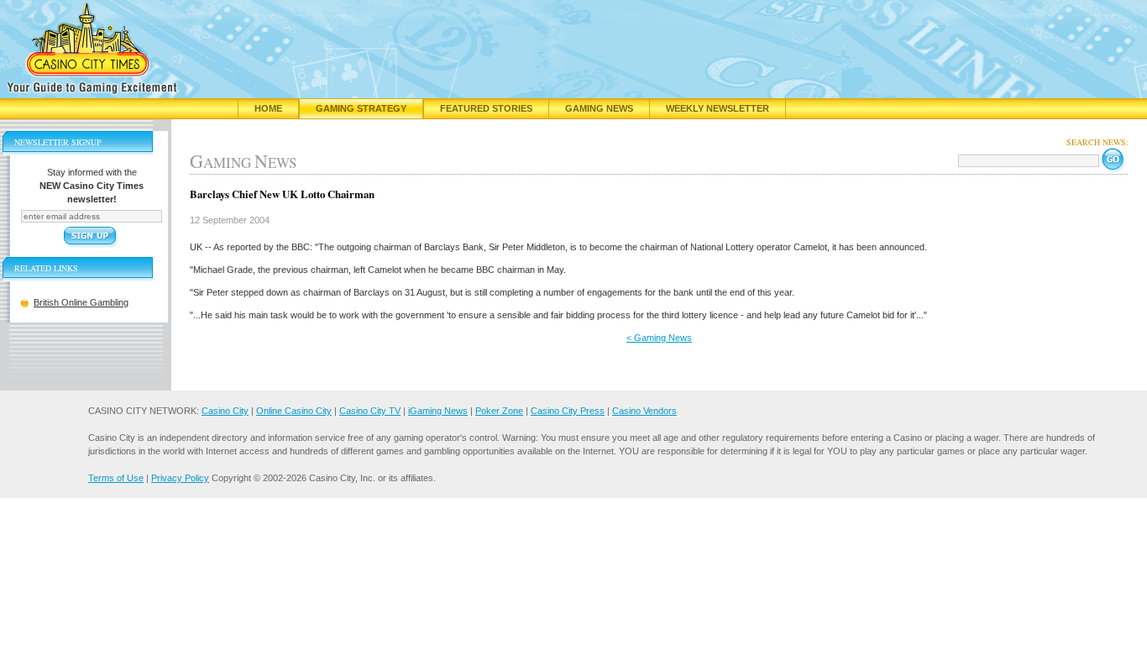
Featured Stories (486, 108)
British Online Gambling (81, 302)
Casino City (225, 411)
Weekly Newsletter (717, 108)
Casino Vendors (644, 411)
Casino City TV (370, 411)
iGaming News (438, 411)
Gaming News (599, 108)
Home (268, 108)
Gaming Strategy (361, 108)
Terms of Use (116, 478)
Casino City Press (568, 411)
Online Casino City (294, 411)
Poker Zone (499, 411)
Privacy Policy (180, 478)
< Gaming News (659, 338)
